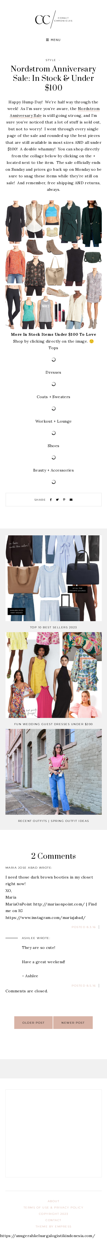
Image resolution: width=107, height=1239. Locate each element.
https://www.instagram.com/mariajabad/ (45, 917)
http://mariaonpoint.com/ (59, 904)
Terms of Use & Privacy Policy (54, 1207)
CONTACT (53, 1220)
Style (51, 60)
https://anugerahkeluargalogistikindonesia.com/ (47, 1235)
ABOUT (54, 1201)
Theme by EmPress (54, 1226)
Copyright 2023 (53, 1214)
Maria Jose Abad (21, 867)
